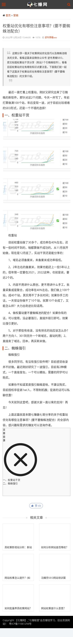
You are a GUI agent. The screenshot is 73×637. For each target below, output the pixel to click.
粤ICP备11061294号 (20, 623)
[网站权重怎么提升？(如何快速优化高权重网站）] (18, 564)
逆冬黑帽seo (51, 37)
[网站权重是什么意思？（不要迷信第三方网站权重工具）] (54, 595)
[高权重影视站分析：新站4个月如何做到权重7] (18, 534)
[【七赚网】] (37, 4)
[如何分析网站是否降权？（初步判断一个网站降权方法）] (54, 534)
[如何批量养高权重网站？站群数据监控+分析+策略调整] (18, 595)
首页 (8, 15)
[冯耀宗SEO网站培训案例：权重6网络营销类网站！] (54, 564)
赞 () (37, 505)
